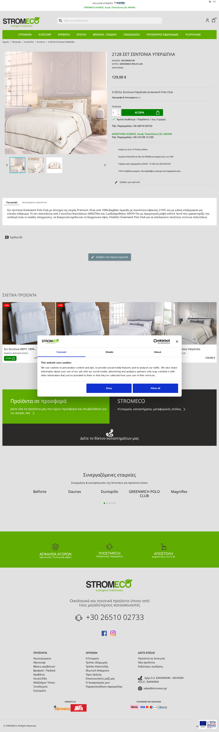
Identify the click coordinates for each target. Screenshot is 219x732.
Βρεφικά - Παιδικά (104, 34)
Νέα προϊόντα (146, 662)
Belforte (39, 491)
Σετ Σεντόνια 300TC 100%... (20, 349)
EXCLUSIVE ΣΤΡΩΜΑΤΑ (103, 3)
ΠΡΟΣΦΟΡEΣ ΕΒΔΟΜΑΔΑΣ (162, 34)
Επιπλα (81, 34)
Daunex (74, 491)
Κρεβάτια (64, 34)
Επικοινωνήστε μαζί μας (100, 678)
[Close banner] (177, 341)
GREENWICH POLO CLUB (131, 64)
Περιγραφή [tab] (11, 202)
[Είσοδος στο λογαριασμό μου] (207, 20)
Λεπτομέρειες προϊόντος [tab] (34, 202)
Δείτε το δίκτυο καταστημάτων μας (109, 438)
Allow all (155, 388)
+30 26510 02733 (114, 617)
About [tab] (157, 352)
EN (214, 1)
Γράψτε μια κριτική (129, 182)
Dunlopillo (109, 491)
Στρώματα (25, 34)
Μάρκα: (115, 64)
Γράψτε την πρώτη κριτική (111, 257)
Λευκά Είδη (40, 678)
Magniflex (179, 491)
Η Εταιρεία (92, 658)
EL (210, 1)
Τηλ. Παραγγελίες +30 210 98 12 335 (142, 135)
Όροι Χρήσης (94, 674)
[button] (104, 503)
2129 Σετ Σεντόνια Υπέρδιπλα (182, 349)
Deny (109, 388)
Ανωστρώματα (42, 658)
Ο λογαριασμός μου (98, 682)
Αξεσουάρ (44, 34)
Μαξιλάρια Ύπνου (44, 682)
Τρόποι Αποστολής (97, 666)
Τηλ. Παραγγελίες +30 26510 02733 (132, 125)
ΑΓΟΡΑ (9, 358)
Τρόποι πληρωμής (97, 662)
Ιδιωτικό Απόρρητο (97, 670)
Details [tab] (110, 352)
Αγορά (139, 112)
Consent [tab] (61, 352)
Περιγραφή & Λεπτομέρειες (125, 97)
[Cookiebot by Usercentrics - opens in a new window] (156, 341)
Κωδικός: (116, 60)
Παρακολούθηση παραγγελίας (104, 686)
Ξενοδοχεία (131, 34)
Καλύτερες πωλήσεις (150, 666)
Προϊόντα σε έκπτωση (151, 658)
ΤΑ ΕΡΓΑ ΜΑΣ (193, 34)
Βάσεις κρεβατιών (44, 666)
